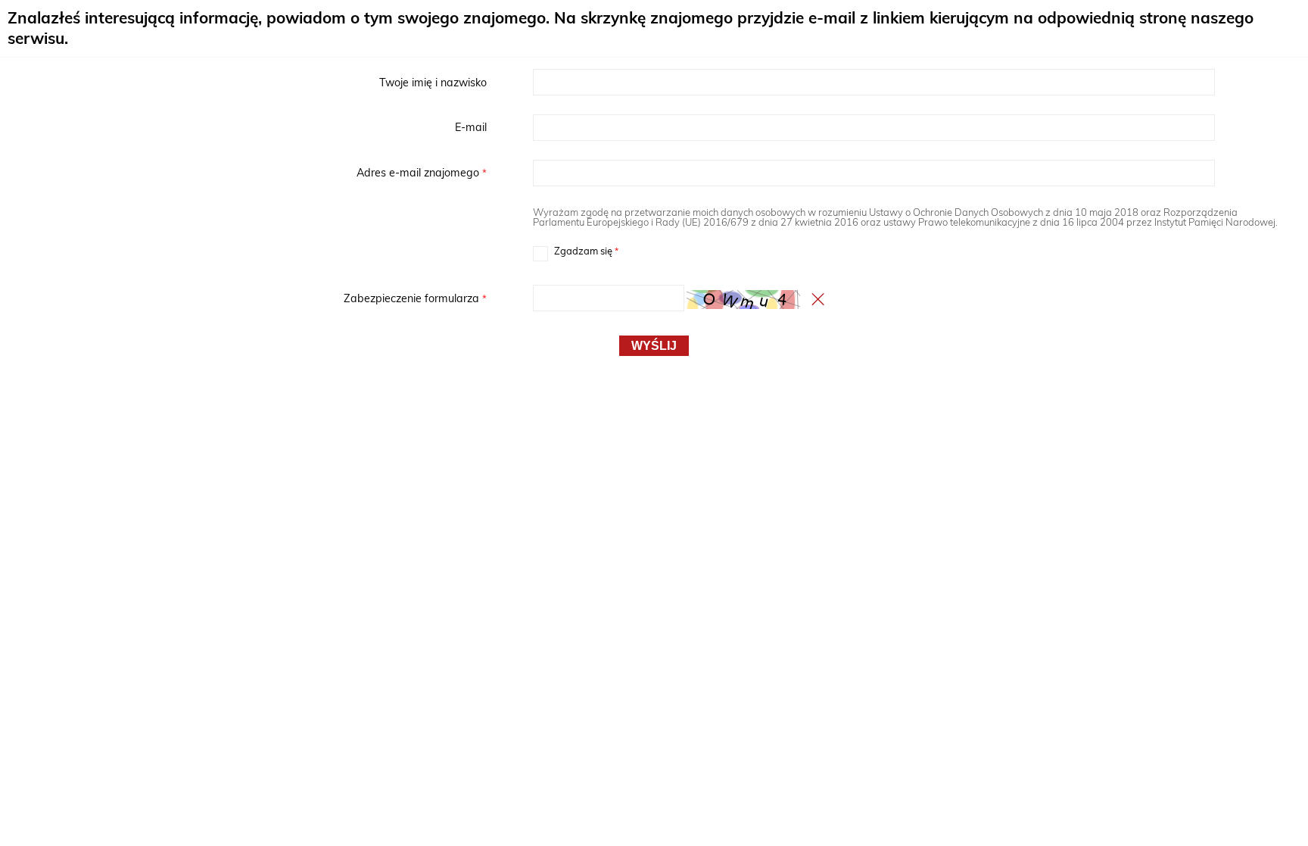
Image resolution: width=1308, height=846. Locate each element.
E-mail (471, 127)
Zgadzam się (575, 251)
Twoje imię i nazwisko (433, 82)
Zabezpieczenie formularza (248, 298)
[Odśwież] (818, 299)
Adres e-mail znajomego (248, 172)
